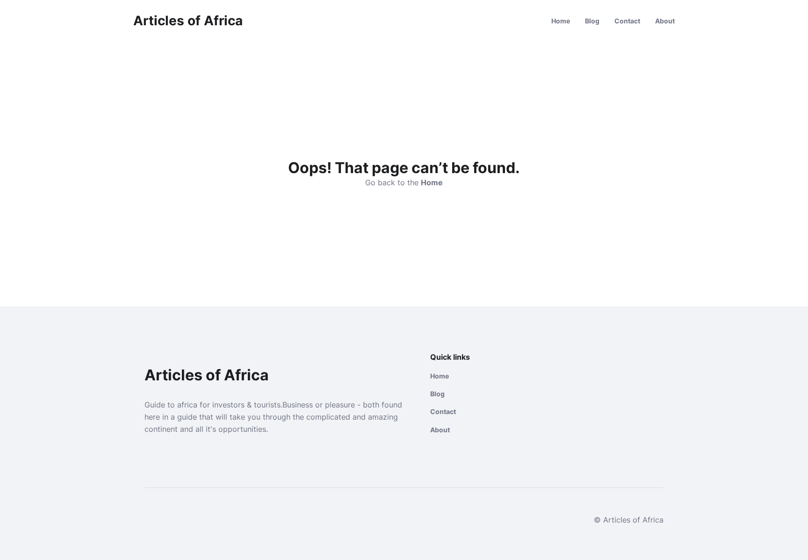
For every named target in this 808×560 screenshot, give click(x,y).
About (665, 21)
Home (560, 21)
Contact (627, 21)
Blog (592, 21)
